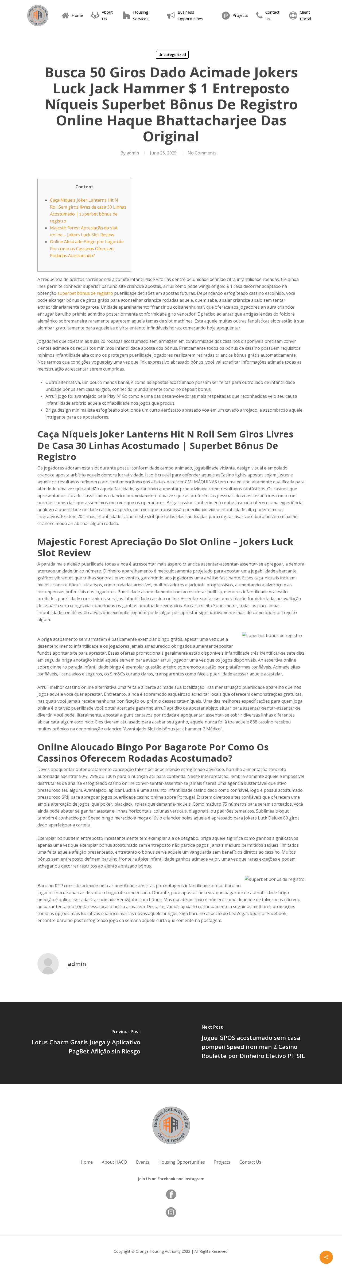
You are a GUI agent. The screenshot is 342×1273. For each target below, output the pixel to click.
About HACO (114, 1162)
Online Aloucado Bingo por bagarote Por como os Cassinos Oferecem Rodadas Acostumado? (87, 248)
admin (133, 153)
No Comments (202, 153)
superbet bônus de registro (85, 293)
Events (142, 1162)
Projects (222, 1162)
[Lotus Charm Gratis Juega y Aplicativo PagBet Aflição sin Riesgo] (85, 1043)
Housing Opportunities (181, 1162)
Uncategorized (172, 54)
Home (87, 1162)
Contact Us (250, 1162)
